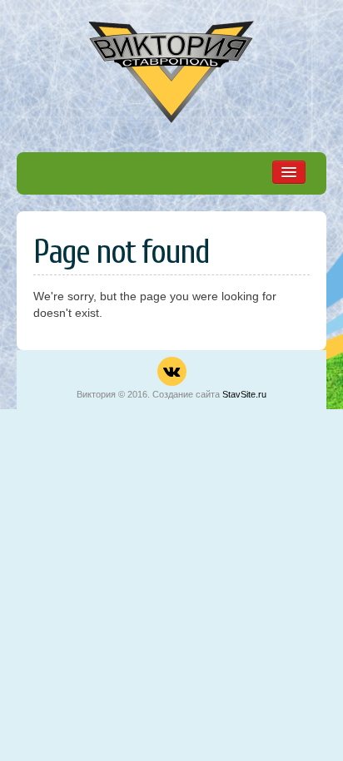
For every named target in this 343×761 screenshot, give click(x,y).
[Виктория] (171, 65)
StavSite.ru (244, 394)
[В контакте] (171, 371)
